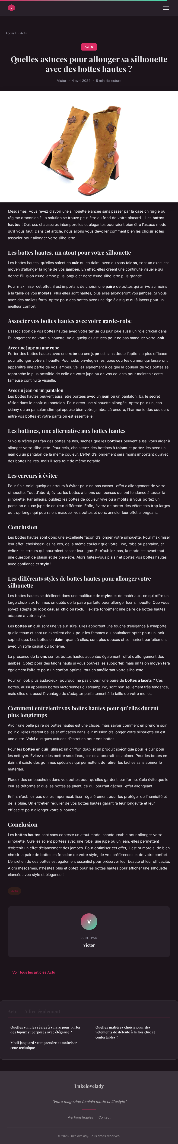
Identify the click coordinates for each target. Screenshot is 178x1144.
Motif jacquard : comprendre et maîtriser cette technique (43, 1045)
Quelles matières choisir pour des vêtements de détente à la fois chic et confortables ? (125, 1032)
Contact (105, 1117)
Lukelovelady (89, 1086)
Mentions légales (80, 1117)
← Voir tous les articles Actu (31, 972)
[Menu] (166, 8)
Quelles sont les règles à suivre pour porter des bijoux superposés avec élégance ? (45, 1029)
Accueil (11, 33)
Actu (23, 33)
